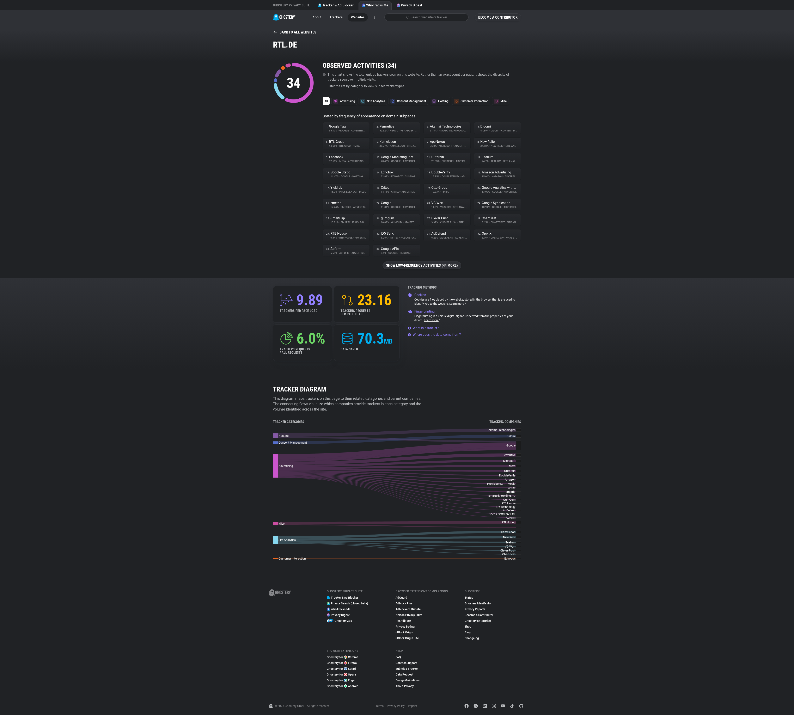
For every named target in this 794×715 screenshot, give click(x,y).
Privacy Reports (475, 609)
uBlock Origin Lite (407, 638)
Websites (358, 17)
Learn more (456, 303)
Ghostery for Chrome (342, 657)
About (316, 17)
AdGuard (401, 597)
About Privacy (405, 686)
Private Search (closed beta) (349, 603)
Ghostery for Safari (341, 668)
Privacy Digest (411, 5)
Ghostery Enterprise (478, 620)
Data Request (404, 674)
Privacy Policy (396, 706)
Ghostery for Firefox (342, 663)
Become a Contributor (498, 17)
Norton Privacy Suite (409, 615)
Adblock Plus (404, 603)
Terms (380, 706)
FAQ (398, 657)
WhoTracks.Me (377, 5)
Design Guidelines (408, 680)
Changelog (472, 638)
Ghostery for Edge (341, 680)
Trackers (336, 17)
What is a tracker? (426, 328)
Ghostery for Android (342, 686)
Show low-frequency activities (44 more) (422, 265)
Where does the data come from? (437, 335)
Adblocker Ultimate (408, 609)
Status (469, 597)
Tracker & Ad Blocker (338, 5)
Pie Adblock (403, 620)
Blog (468, 632)
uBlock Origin (404, 632)
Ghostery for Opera (341, 674)
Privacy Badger (405, 626)
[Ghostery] (284, 17)
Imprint (412, 706)
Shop (468, 626)
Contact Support (406, 663)
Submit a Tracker (407, 668)
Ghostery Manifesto (478, 603)
